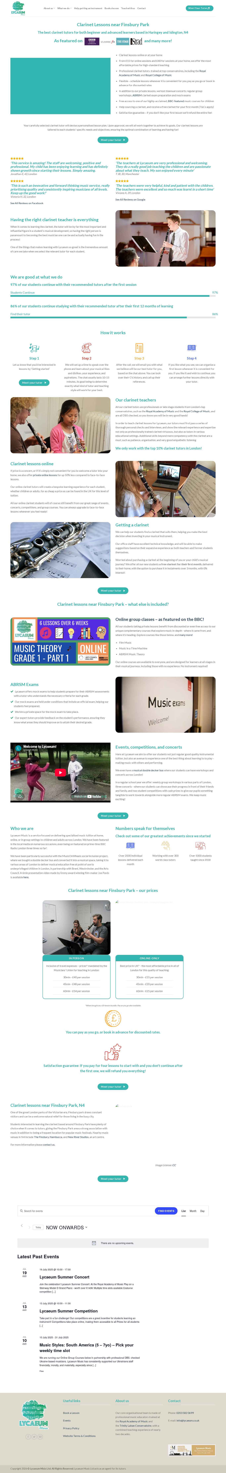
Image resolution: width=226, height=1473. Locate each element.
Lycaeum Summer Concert (64, 1277)
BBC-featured (176, 101)
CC (174, 1165)
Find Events (166, 1211)
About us (48, 8)
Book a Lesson (71, 1412)
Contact (141, 8)
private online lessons (45, 475)
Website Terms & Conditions (79, 1435)
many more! (186, 634)
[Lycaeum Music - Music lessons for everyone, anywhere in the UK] (24, 8)
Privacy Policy (71, 1428)
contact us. (49, 1144)
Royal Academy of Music (160, 411)
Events (67, 1420)
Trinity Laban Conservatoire (135, 1425)
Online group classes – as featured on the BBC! (159, 619)
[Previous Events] (22, 1225)
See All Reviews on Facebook (26, 203)
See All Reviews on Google (130, 199)
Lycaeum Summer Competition (69, 1311)
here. (26, 877)
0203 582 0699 (185, 1412)
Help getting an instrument (88, 8)
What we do (63, 8)
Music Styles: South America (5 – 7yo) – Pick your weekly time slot (87, 1347)
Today (38, 1227)
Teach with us (128, 8)
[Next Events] (29, 1227)
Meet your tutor (197, 8)
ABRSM (137, 95)
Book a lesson (112, 8)
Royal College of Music (158, 75)
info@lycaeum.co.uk (188, 1420)
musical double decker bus (148, 770)
